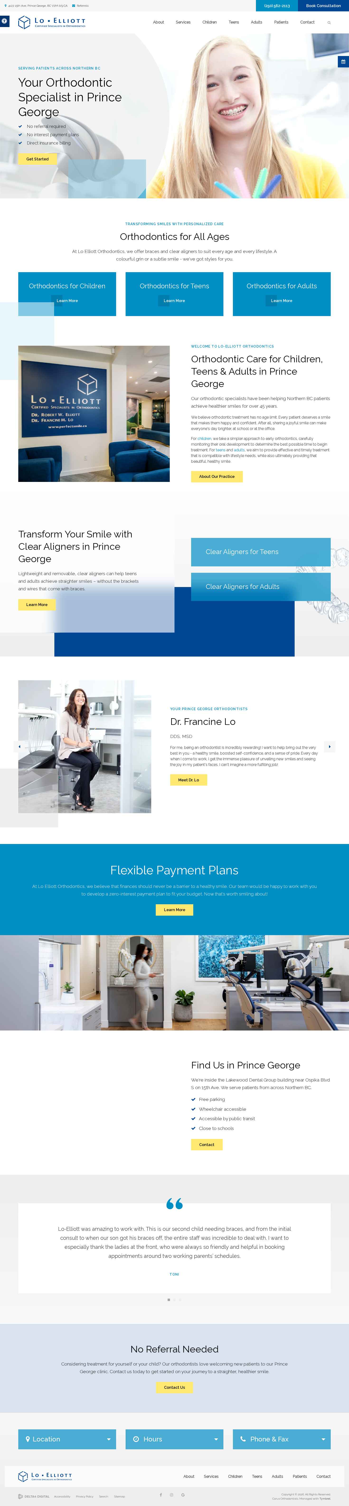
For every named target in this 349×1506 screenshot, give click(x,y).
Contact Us (174, 1387)
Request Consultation (343, 61)
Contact (206, 1144)
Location (46, 1439)
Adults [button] (256, 22)
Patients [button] (281, 22)
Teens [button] (234, 22)
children (204, 438)
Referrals (82, 5)
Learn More (67, 300)
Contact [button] (307, 22)
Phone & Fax (268, 1439)
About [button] (158, 22)
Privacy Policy (84, 1496)
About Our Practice (217, 476)
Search (103, 1496)
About (189, 1476)
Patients (300, 1476)
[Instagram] (174, 1496)
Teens (257, 1476)
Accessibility (62, 1496)
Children (235, 1476)
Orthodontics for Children (67, 286)
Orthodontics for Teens (174, 286)
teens (220, 450)
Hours (152, 1439)
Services (211, 1476)
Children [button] (210, 22)
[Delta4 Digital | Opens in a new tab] (33, 1496)
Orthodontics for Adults (282, 286)
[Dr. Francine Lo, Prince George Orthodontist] (84, 746)
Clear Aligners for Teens (242, 552)
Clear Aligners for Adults (242, 587)
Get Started (37, 159)
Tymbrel (325, 1498)
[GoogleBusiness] (184, 1496)
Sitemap (119, 1496)
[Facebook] (164, 1496)
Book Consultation (323, 6)
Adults (277, 1476)
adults (239, 450)
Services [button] (183, 22)
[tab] (169, 1300)
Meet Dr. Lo (188, 780)
